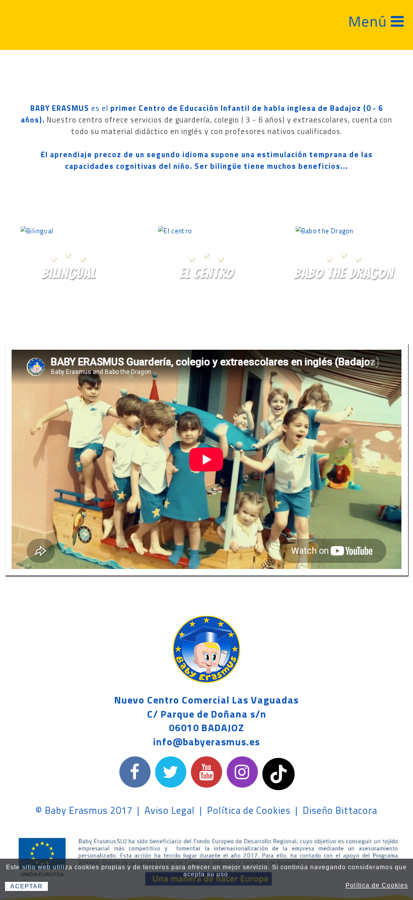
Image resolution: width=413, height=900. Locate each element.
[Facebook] (135, 772)
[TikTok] (278, 773)
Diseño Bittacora (340, 810)
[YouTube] (206, 772)
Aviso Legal (170, 810)
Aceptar (26, 886)
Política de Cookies (249, 810)
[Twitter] (170, 772)
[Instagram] (242, 772)
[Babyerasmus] (28, 22)
